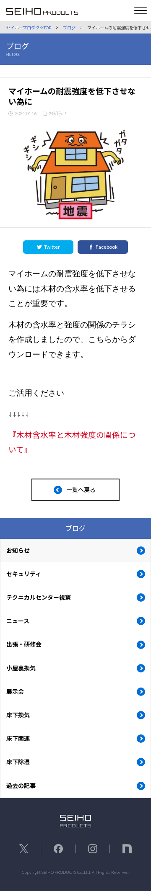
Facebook (106, 247)
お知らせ (58, 113)
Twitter (52, 247)
